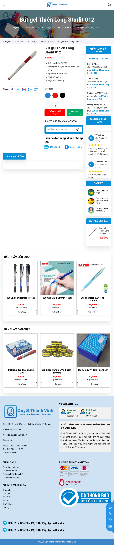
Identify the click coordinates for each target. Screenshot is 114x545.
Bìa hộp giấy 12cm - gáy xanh (57, 370)
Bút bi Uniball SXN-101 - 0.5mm (57, 299)
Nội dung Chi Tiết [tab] (14, 156)
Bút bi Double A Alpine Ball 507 (93, 298)
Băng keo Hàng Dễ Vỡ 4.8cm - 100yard (20, 371)
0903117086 (91, 416)
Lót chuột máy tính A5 (93, 370)
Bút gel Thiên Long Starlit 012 (104, 231)
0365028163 (72, 416)
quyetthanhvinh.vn (19, 435)
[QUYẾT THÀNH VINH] (57, 5)
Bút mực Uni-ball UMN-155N (20, 298)
